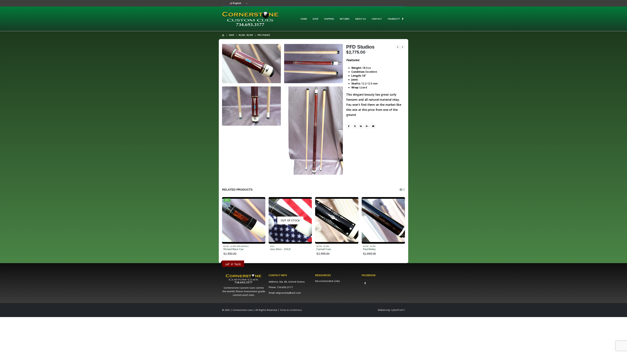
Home (304, 18)
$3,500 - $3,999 (276, 246)
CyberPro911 (398, 310)
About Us (360, 18)
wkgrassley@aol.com (288, 292)
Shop (315, 18)
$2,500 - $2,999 (322, 246)
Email (373, 126)
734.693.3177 (393, 18)
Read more (260, 202)
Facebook (348, 126)
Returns (344, 18)
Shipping (329, 18)
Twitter (354, 126)
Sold (225, 246)
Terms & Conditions (291, 310)
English (236, 3)
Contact (377, 18)
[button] (400, 190)
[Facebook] (403, 19)
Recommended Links (327, 281)
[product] (290, 220)
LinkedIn (361, 126)
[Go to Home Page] (223, 35)
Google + (367, 126)
